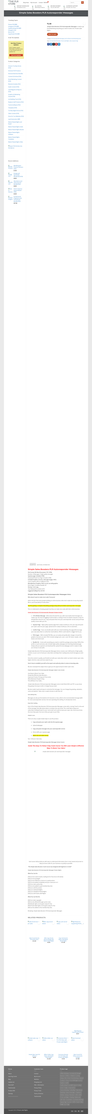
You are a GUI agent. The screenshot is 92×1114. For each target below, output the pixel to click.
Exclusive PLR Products (14, 71)
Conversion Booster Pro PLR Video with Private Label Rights (63, 1056)
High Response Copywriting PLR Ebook (77, 1031)
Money (66, 1094)
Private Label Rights (65, 40)
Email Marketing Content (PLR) (15, 80)
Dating (61, 1078)
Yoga (68, 1104)
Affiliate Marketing (64, 1073)
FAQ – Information (39, 1085)
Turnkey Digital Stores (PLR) (15, 110)
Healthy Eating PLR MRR (14, 28)
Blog (9, 1079)
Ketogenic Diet (12, 30)
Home (61, 1087)
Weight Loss (63, 1104)
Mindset (62, 1094)
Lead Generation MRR (14, 119)
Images (66, 1087)
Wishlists (36, 1079)
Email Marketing (74, 1078)
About (10, 1073)
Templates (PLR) (12, 108)
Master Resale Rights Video (15, 142)
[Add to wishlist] (84, 23)
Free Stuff (11, 1085)
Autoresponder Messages (54, 40)
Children (67, 1075)
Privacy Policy (37, 1088)
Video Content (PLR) (13, 113)
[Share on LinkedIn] (59, 44)
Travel (77, 1102)
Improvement (72, 1087)
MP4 (80, 1094)
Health (67, 1082)
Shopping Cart (38, 1082)
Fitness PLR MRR (12, 24)
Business (62, 1075)
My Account (33, 2)
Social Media (69, 1099)
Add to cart (52, 34)
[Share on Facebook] (48, 44)
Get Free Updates (16, 55)
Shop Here (26, 2)
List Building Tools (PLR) (14, 99)
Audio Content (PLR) (13, 87)
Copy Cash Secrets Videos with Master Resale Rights (63, 939)
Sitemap (10, 1093)
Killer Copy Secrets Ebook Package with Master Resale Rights (49, 939)
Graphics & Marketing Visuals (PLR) (14, 95)
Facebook (62, 1080)
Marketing (62, 1092)
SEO (64, 1099)
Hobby (79, 1085)
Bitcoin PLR (11, 32)
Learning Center (12, 1076)
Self (61, 1099)
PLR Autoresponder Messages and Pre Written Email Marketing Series (66, 38)
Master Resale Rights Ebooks (16, 129)
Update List (11, 1082)
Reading (72, 1097)
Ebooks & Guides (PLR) (14, 84)
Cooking (77, 1075)
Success (69, 1102)
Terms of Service (38, 1093)
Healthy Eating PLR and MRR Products (68, 1085)
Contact (41, 2)
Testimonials (11, 1088)
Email (69, 1078)
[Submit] (82, 2)
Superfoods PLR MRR (14, 34)
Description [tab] (33, 564)
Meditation (78, 1092)
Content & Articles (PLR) (14, 76)
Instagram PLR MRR (13, 26)
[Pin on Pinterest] (56, 44)
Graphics (62, 1082)
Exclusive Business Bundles (15, 73)
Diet (65, 1078)
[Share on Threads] (53, 44)
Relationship (77, 1097)
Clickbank (73, 1075)
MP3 (77, 1094)
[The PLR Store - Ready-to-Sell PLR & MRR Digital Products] (14, 2)
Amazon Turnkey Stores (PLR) (14, 67)
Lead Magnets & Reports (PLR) (15, 90)
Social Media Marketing (78, 1099)
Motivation (72, 1094)
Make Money (79, 1090)
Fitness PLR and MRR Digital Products (74, 1080)
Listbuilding (72, 1090)
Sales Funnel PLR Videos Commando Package (77, 1056)
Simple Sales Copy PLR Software (34, 1055)
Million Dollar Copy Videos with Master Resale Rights (49, 1056)
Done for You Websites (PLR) (16, 116)
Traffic (73, 1102)
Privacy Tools (37, 1090)
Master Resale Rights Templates (14, 138)
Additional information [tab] (43, 564)
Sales (71, 40)
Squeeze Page (75, 40)
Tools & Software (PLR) (14, 105)
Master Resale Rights (70, 1092)
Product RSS (11, 1090)
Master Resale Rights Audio (15, 127)
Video (81, 1102)
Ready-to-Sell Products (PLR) (16, 102)
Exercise (81, 1078)
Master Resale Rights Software (14, 133)
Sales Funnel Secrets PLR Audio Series (34, 938)
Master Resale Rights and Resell (15, 123)
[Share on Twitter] (51, 44)
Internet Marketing (64, 1090)
